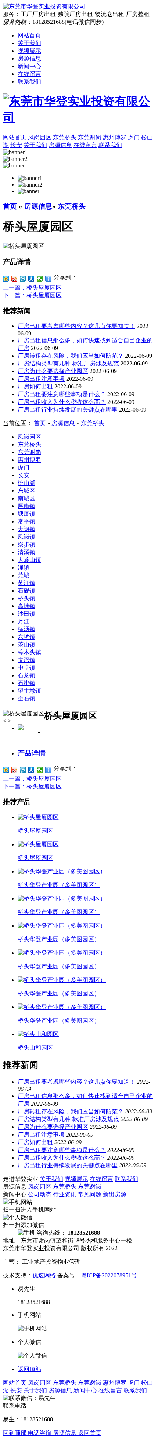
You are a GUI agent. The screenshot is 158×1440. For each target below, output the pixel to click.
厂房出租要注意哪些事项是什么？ (62, 394)
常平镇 (26, 521)
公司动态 (39, 1194)
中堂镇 (26, 667)
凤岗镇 (26, 537)
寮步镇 (26, 544)
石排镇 (26, 683)
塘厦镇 (26, 514)
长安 (23, 475)
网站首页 (29, 35)
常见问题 (89, 1194)
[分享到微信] (40, 279)
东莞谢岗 (29, 452)
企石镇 (26, 698)
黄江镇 (26, 583)
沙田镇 (26, 614)
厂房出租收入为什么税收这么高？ (62, 402)
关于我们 (29, 43)
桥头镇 (26, 598)
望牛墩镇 (29, 691)
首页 (10, 206)
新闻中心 (29, 66)
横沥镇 (26, 629)
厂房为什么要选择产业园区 (53, 371)
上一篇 (32, 287)
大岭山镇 (29, 560)
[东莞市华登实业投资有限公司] (79, 109)
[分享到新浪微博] (14, 279)
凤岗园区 (29, 437)
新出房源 (114, 1194)
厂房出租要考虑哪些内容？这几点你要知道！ (76, 326)
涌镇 (23, 567)
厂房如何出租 (35, 386)
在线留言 (29, 74)
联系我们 (29, 81)
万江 (23, 621)
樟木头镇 (29, 652)
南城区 (26, 498)
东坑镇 (26, 637)
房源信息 (29, 58)
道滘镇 (26, 660)
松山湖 (26, 483)
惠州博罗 (29, 460)
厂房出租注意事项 (41, 379)
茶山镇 (26, 644)
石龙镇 (26, 675)
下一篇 (32, 295)
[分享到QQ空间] (6, 279)
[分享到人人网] (31, 279)
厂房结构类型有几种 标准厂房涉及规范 (68, 363)
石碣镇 (26, 591)
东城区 (26, 490)
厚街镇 (26, 506)
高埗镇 (26, 606)
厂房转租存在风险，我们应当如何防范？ (70, 356)
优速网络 (44, 1275)
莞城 (23, 575)
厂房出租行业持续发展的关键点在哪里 (68, 409)
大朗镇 (26, 529)
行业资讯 (64, 1194)
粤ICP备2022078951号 (109, 1275)
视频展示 (29, 51)
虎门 (23, 467)
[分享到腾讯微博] (23, 279)
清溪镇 (26, 552)
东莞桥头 (72, 206)
